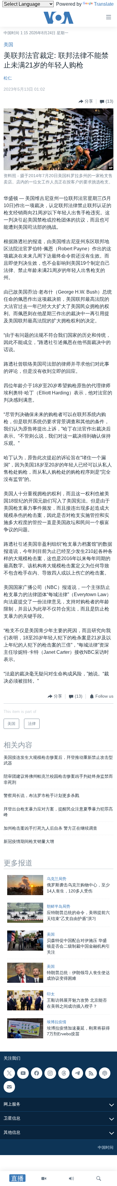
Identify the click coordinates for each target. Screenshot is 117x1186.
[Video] (44, 1178)
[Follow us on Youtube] (22, 1073)
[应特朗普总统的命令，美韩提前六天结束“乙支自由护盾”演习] (25, 913)
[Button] (86, 101)
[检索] (99, 1178)
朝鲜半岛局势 (58, 906)
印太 (51, 994)
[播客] (104, 1073)
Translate (104, 4)
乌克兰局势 (56, 879)
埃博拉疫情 (56, 1022)
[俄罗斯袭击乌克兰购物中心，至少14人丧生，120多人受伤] (25, 885)
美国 (8, 44)
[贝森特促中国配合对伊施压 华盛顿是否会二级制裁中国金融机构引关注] (25, 941)
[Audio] (71, 1178)
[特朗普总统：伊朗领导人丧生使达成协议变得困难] (25, 973)
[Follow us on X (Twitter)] (9, 1073)
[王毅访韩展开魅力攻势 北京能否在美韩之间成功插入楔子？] (25, 1000)
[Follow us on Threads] (64, 1073)
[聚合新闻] (91, 1073)
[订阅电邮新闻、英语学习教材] (9, 1086)
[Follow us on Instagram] (50, 1073)
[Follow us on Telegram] (77, 1073)
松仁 (8, 78)
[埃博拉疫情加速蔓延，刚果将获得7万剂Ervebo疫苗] (25, 1028)
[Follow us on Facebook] (36, 1073)
